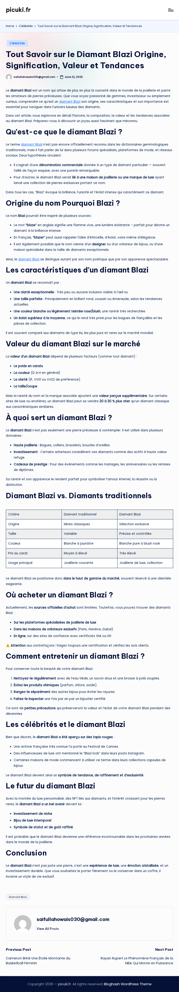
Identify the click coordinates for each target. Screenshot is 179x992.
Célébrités (17, 43)
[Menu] (170, 10)
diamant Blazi (69, 101)
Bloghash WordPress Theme (127, 984)
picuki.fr (18, 10)
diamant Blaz (31, 144)
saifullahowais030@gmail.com (73, 919)
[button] (48, 929)
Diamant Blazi (18, 897)
